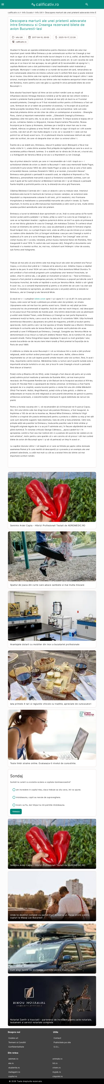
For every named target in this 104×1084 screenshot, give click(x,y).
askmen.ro (13, 1059)
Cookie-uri (13, 1038)
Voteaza (16, 811)
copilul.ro (12, 1076)
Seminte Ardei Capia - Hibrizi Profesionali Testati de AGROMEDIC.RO (47, 525)
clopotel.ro (58, 1076)
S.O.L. (56, 1047)
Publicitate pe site (62, 1042)
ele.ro (11, 1063)
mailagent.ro (14, 1072)
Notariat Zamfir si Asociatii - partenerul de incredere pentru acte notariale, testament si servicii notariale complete (51, 1021)
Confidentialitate (16, 1047)
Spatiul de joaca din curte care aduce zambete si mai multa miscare (47, 585)
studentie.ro (14, 1067)
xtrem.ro (57, 1067)
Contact (57, 1038)
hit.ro (55, 1063)
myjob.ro (57, 1072)
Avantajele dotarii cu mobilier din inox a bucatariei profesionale (44, 644)
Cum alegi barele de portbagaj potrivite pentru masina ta (41, 969)
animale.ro (57, 1059)
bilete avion (40, 299)
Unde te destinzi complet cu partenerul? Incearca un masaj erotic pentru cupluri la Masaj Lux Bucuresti (49, 916)
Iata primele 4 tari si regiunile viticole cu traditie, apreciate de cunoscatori (50, 703)
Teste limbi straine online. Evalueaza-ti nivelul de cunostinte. (43, 763)
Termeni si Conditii (17, 1042)
